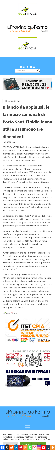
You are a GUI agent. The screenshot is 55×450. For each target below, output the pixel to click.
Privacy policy (39, 444)
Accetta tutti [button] (25, 444)
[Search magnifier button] (38, 70)
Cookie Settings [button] (11, 444)
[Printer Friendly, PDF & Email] (10, 313)
